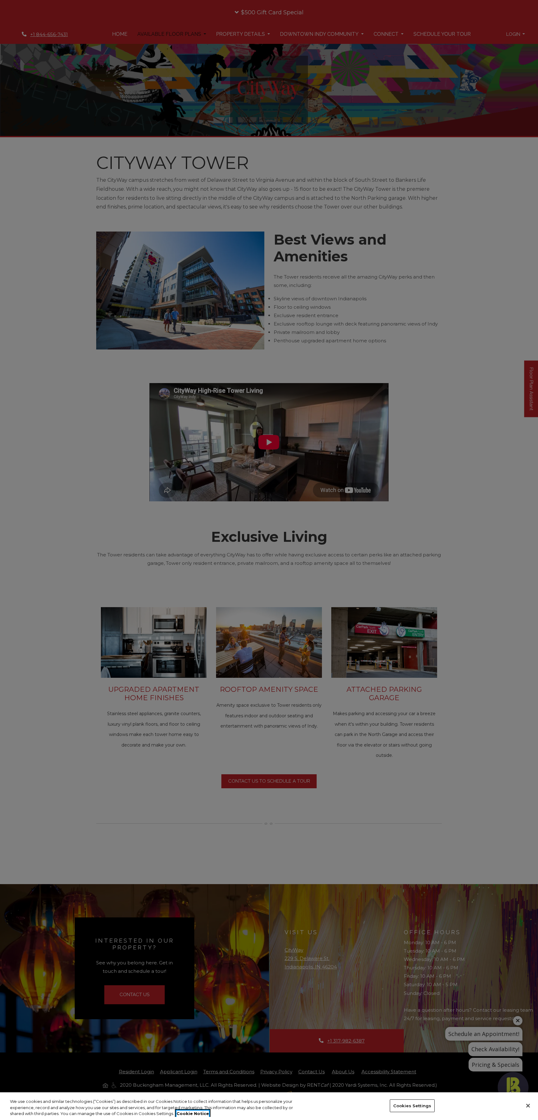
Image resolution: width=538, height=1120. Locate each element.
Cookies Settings (412, 1105)
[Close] (528, 1106)
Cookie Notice (193, 1113)
